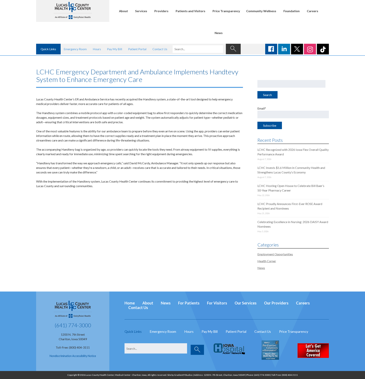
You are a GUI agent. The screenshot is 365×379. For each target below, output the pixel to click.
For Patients (188, 303)
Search (267, 95)
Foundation (291, 11)
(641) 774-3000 (73, 325)
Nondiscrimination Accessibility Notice (73, 356)
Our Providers (276, 303)
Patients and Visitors (190, 11)
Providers (161, 11)
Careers (312, 11)
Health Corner (266, 261)
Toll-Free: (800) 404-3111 (73, 347)
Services (141, 11)
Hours (97, 49)
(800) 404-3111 (290, 374)
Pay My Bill (114, 49)
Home (130, 303)
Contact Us (159, 49)
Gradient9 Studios (183, 374)
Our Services (245, 303)
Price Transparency (226, 11)
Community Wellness (261, 11)
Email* (261, 108)
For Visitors (217, 303)
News (219, 33)
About (123, 11)
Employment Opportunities (275, 254)
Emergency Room (75, 49)
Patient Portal (137, 49)
